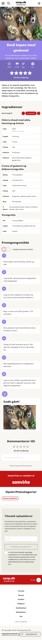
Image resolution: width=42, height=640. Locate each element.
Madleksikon (21, 608)
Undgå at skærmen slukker (22, 249)
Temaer (21, 595)
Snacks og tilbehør (10, 498)
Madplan (21, 604)
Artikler (21, 599)
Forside (21, 591)
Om (21, 616)
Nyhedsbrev (21, 612)
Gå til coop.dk (21, 622)
